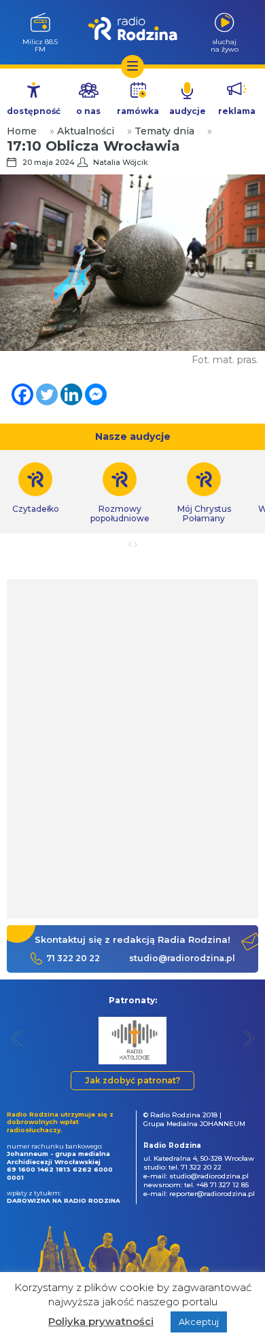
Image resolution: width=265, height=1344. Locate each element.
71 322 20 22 (73, 958)
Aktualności (85, 131)
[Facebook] (22, 394)
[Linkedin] (71, 394)
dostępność (33, 111)
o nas (88, 111)
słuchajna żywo (224, 45)
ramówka (138, 111)
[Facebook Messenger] (96, 394)
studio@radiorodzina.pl (182, 958)
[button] (16, 1038)
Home (22, 131)
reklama (236, 111)
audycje (187, 111)
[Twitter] (47, 394)
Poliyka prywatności (101, 1321)
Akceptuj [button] (199, 1321)
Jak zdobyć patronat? (132, 1080)
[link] (119, 492)
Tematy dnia (164, 131)
